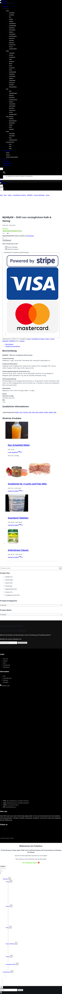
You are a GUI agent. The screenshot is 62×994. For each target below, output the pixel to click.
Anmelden (5, 984)
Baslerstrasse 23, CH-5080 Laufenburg (18, 803)
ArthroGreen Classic (18, 550)
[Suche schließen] (1, 987)
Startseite (5, 876)
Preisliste (5, 682)
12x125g (25, 412)
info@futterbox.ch (11, 807)
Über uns (5, 659)
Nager (10, 969)
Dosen (29, 339)
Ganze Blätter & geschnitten (15, 958)
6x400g (46, 412)
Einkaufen (5, 878)
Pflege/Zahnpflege (13, 925)
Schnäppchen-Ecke (12, 595)
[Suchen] (60, 568)
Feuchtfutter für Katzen (38, 339)
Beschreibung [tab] (9, 344)
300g (33, 412)
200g (30, 412)
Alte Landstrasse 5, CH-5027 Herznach (18, 800)
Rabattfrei (9, 577)
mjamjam (22, 341)
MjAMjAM (12, 341)
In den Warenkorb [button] (13, 452)
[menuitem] (5, 6)
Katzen (47, 339)
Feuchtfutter (12, 885)
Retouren (5, 680)
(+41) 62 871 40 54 (13, 805)
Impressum (6, 667)
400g (37, 412)
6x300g (41, 412)
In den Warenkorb (7, 240)
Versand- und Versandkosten (13, 977)
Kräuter (9, 592)
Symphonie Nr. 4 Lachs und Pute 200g (27, 484)
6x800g (51, 412)
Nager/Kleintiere (11, 589)
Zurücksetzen (30, 236)
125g (21, 412)
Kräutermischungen (13, 961)
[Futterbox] (3, 3)
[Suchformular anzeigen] (1, 169)
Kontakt (5, 661)
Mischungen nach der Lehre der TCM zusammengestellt (22, 903)
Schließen (3, 866)
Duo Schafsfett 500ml (19, 445)
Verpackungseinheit (8, 236)
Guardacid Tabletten (18, 518)
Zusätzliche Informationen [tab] (12, 346)
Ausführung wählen (13, 491)
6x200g (17, 412)
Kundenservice (6, 972)
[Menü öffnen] (1, 189)
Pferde (8, 586)
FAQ (4, 676)
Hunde (9, 580)
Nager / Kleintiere (10, 943)
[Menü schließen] (0, 873)
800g (55, 412)
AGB (4, 663)
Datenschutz (6, 665)
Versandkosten (7, 678)
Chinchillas (11, 954)
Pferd (7, 927)
